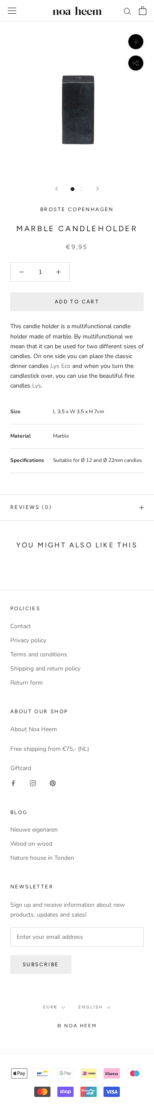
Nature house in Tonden (42, 858)
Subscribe (41, 964)
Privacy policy (28, 640)
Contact (20, 626)
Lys (36, 386)
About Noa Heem (33, 729)
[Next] (97, 189)
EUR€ (50, 1007)
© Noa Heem (77, 1026)
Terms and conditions (38, 654)
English (90, 1007)
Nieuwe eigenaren (34, 830)
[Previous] (56, 189)
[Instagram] (33, 783)
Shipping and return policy (45, 668)
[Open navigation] (12, 11)
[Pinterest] (53, 783)
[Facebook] (13, 783)
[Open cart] (142, 10)
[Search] (127, 11)
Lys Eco (60, 366)
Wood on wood (31, 844)
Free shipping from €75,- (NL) (49, 749)
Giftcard (20, 768)
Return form (26, 683)
